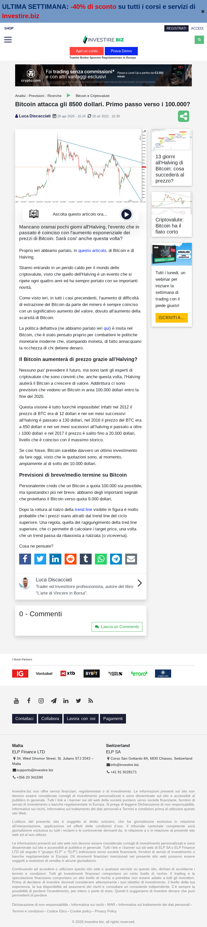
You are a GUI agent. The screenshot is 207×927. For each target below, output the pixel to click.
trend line (83, 509)
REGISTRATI (176, 28)
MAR (111, 905)
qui (106, 328)
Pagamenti (113, 718)
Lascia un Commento (120, 627)
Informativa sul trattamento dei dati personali (154, 905)
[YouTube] (16, 701)
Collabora (50, 718)
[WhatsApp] (101, 559)
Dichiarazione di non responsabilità (40, 905)
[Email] (131, 559)
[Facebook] (25, 559)
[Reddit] (70, 559)
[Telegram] (116, 559)
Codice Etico (57, 911)
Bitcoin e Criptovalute (93, 96)
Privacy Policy (106, 911)
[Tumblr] (86, 559)
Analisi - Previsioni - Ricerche (38, 96)
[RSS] (91, 701)
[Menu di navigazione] (8, 40)
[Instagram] (41, 701)
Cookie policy (80, 911)
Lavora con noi (81, 718)
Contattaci (24, 718)
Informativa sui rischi (87, 905)
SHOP (9, 28)
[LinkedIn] (55, 559)
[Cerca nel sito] (199, 40)
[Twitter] (40, 559)
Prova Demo (121, 51)
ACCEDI (197, 28)
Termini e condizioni (28, 911)
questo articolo (92, 250)
